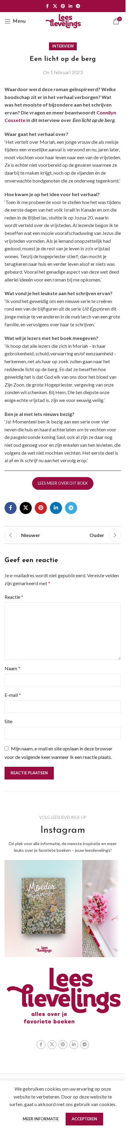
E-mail (13, 695)
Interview (63, 46)
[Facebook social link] (47, 6)
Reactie (14, 597)
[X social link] (55, 6)
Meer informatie (41, 1118)
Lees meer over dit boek (63, 483)
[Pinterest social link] (63, 6)
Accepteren (84, 1118)
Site (8, 721)
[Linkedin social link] (70, 6)
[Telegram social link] (78, 6)
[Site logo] (63, 20)
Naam (12, 668)
